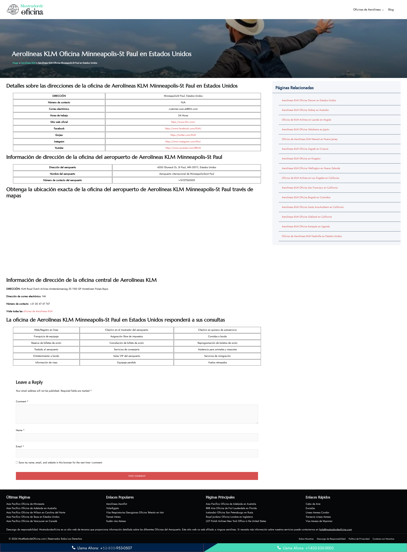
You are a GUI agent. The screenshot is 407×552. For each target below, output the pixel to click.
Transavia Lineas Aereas (318, 517)
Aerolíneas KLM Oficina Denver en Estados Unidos (309, 100)
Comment (22, 401)
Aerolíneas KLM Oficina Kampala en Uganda (306, 226)
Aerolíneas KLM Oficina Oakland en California (307, 217)
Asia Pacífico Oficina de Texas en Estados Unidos (32, 517)
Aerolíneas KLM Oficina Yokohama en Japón (305, 129)
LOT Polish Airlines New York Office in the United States (236, 521)
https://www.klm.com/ (183, 122)
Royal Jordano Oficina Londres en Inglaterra (229, 517)
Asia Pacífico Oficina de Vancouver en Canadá (31, 521)
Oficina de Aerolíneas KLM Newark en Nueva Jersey (310, 139)
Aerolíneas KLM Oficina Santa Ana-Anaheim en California (313, 207)
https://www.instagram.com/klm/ (183, 141)
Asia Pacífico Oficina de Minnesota (25, 504)
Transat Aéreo (113, 517)
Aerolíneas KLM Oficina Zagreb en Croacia (305, 149)
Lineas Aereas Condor (317, 512)
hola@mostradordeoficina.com (335, 529)
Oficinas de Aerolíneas (367, 9)
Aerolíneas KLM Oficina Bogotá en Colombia (306, 197)
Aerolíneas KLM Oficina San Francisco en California (310, 187)
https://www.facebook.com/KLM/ (183, 128)
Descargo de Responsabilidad (331, 538)
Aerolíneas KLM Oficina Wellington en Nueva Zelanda (311, 168)
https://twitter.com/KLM (183, 135)
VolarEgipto (112, 508)
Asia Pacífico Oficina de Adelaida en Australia (31, 508)
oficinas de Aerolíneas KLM (37, 311)
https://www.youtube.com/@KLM (183, 148)
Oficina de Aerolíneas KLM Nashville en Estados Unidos (312, 236)
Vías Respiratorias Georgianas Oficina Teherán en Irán (135, 512)
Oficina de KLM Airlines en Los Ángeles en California (310, 178)
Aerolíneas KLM (28, 62)
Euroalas (310, 508)
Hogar (16, 62)
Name (20, 430)
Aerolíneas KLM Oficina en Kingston (301, 158)
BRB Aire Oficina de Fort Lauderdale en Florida (231, 508)
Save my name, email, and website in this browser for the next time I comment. (61, 462)
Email (20, 446)
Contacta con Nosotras (383, 538)
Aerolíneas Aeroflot (116, 504)
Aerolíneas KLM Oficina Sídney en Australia (305, 110)
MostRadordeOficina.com (32, 539)
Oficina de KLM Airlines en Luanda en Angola (306, 120)
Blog (391, 9)
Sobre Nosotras (306, 538)
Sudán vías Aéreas (116, 521)
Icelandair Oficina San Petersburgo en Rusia (229, 512)
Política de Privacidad (359, 538)
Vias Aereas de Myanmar (319, 521)
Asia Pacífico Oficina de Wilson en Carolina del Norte (35, 512)
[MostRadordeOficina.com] (25, 9)
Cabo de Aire (313, 504)
